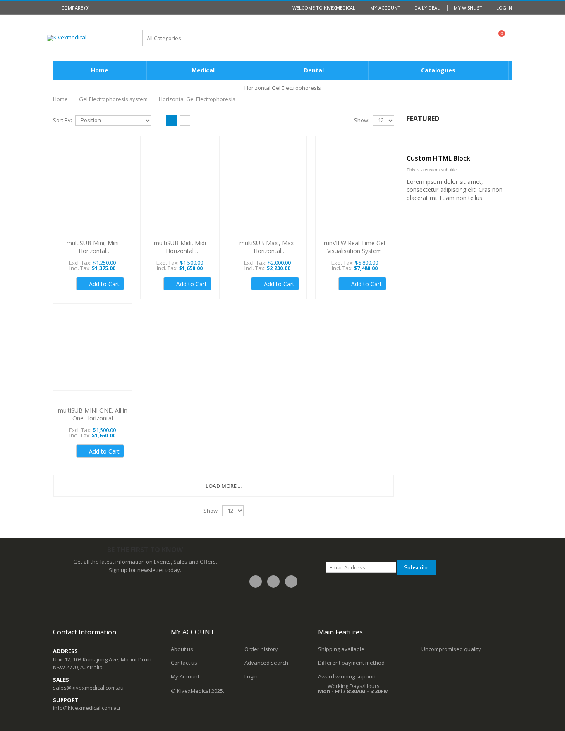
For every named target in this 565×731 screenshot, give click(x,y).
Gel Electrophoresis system (113, 99)
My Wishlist (468, 8)
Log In (504, 8)
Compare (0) (75, 8)
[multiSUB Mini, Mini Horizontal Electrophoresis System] (92, 184)
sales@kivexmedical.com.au (88, 687)
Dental (314, 70)
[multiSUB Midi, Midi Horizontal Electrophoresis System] (180, 184)
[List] (185, 121)
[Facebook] (255, 581)
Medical (203, 70)
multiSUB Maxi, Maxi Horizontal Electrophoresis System (267, 251)
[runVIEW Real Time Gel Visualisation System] (355, 184)
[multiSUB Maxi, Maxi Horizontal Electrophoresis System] (267, 184)
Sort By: (62, 120)
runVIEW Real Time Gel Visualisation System (354, 247)
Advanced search (266, 662)
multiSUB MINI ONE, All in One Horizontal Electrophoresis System (92, 418)
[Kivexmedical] (66, 38)
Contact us (184, 662)
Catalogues (438, 70)
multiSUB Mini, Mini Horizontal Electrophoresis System (92, 251)
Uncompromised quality (451, 649)
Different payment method (351, 662)
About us (182, 649)
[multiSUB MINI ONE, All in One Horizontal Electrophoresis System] (92, 351)
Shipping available (341, 649)
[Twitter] (273, 581)
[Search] (204, 38)
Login (251, 676)
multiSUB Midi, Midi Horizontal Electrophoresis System (179, 251)
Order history (261, 649)
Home (60, 99)
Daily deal (427, 8)
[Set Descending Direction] (156, 119)
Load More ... (224, 486)
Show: (361, 120)
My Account (385, 8)
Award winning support (347, 676)
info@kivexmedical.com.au (86, 708)
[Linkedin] (291, 581)
